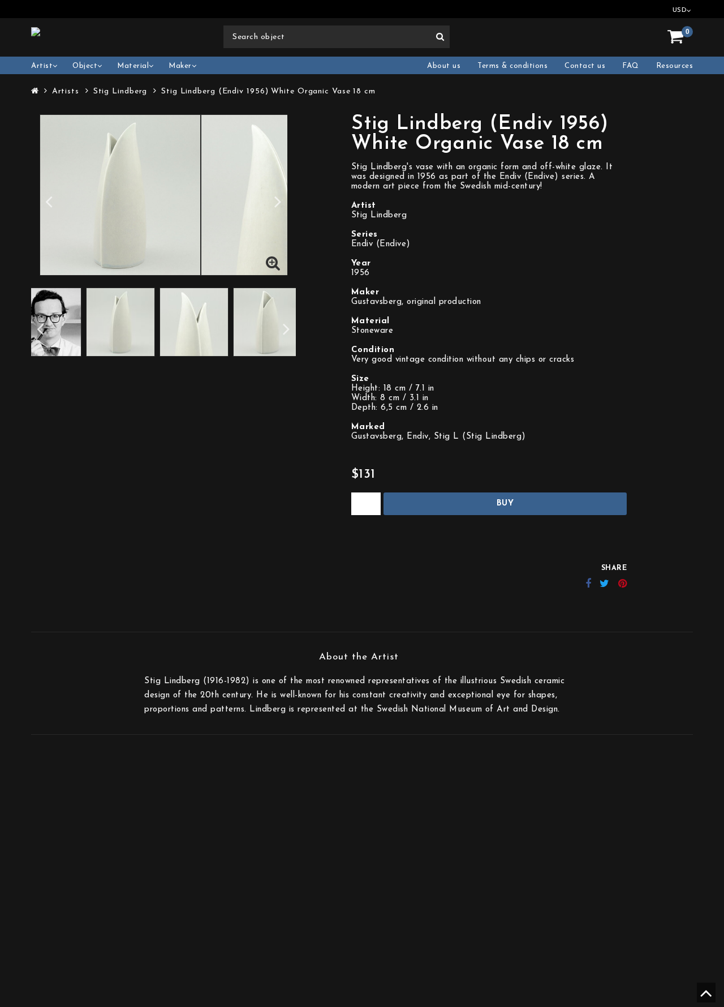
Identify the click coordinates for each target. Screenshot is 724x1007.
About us (443, 66)
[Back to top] (704, 997)
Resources (674, 66)
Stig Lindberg (120, 91)
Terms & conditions (512, 66)
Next (278, 201)
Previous (49, 201)
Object (84, 66)
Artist (42, 66)
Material (133, 66)
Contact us (584, 66)
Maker (180, 66)
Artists (65, 91)
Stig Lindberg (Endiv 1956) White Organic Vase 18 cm (268, 91)
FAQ (630, 66)
